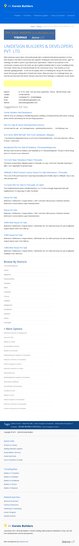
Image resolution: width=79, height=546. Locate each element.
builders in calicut (9, 342)
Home (33, 26)
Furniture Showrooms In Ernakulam (15, 408)
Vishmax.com (23, 542)
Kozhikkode (8, 309)
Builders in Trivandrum (11, 473)
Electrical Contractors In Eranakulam (15, 404)
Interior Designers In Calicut (12, 364)
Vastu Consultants (58, 15)
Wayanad (7, 314)
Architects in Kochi (9, 391)
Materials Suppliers (41, 15)
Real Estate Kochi (9, 373)
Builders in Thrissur (10, 484)
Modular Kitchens (10, 516)
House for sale (8, 337)
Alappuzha (7, 275)
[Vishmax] (29, 39)
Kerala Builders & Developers (13, 386)
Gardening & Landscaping (12, 509)
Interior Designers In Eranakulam (14, 399)
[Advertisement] (28, 83)
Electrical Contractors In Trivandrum (15, 359)
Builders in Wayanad (11, 488)
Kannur (6, 318)
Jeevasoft (71, 15)
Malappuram (8, 305)
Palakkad (7, 301)
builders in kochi (9, 395)
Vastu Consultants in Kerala (13, 460)
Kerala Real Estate (10, 456)
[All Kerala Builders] (19, 8)
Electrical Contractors (11, 501)
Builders (18, 15)
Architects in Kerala (10, 445)
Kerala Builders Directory (11, 346)
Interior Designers (10, 512)
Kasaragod (7, 322)
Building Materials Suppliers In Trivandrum (17, 355)
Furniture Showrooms (11, 505)
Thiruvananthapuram (11, 266)
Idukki (6, 288)
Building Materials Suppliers (13, 449)
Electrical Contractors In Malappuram (15, 333)
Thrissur (39, 26)
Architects (27, 15)
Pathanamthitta (9, 279)
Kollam (6, 270)
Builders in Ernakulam (11, 477)
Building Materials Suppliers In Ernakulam (17, 377)
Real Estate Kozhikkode (11, 382)
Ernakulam (7, 292)
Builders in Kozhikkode (11, 481)
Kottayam (7, 283)
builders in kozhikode (10, 351)
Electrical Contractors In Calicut (13, 368)
